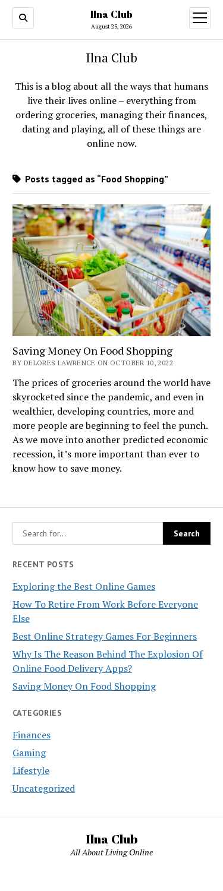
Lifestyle (30, 770)
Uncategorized (43, 788)
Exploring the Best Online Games (83, 586)
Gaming (29, 752)
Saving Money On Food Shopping (84, 686)
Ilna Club (111, 14)
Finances (31, 734)
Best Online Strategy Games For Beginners (104, 636)
